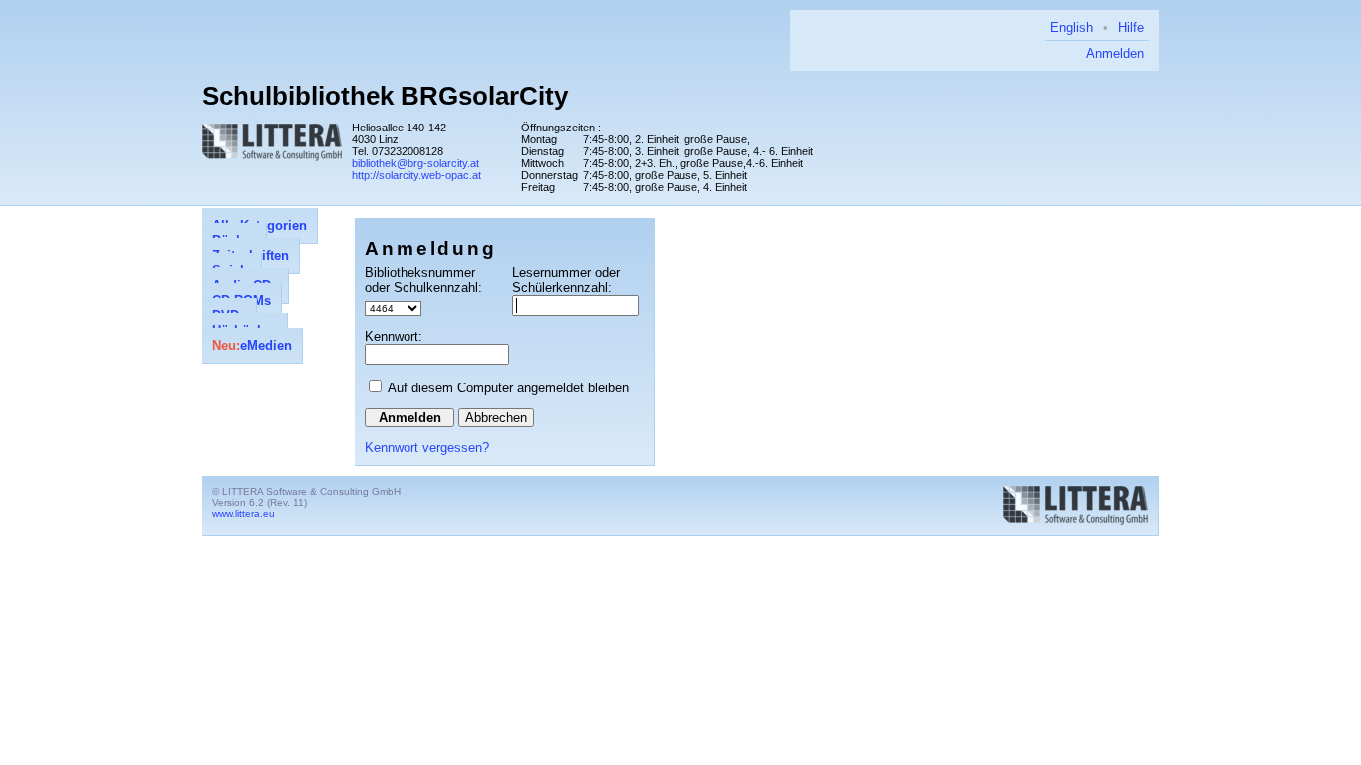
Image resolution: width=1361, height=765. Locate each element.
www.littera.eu (243, 513)
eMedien (252, 345)
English (1071, 27)
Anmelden (1115, 53)
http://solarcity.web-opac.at (416, 175)
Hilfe (1131, 27)
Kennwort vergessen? (427, 447)
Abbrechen (496, 417)
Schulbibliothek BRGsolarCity (385, 96)
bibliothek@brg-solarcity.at (415, 163)
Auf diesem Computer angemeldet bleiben (508, 388)
